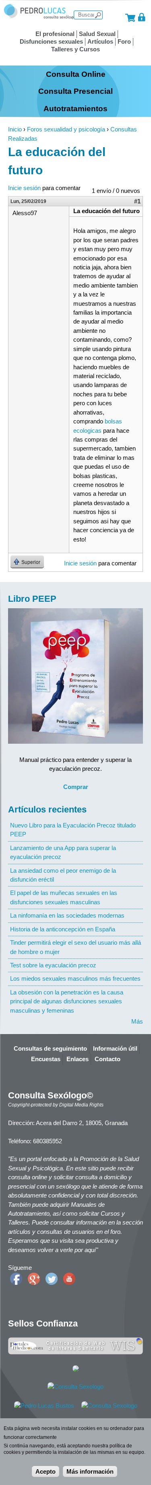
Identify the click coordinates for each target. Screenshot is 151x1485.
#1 (137, 201)
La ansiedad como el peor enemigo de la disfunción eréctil (63, 875)
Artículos (100, 41)
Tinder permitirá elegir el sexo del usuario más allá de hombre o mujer (75, 947)
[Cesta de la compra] (130, 17)
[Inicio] (39, 17)
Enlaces (77, 1059)
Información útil (115, 1048)
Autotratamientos (75, 108)
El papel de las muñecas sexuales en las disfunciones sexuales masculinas (63, 897)
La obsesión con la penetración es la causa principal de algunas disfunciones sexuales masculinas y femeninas (66, 1001)
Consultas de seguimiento (50, 1048)
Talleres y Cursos (75, 49)
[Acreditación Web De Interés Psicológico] (75, 1369)
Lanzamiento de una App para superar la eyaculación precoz (63, 852)
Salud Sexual (97, 33)
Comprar (75, 786)
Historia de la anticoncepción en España (62, 929)
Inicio (15, 129)
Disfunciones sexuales (51, 41)
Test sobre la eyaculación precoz (53, 965)
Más (137, 1021)
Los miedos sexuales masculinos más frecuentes (75, 978)
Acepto (45, 1471)
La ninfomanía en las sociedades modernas (67, 915)
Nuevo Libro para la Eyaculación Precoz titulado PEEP (73, 830)
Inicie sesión (24, 187)
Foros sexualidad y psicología (66, 129)
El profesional (54, 33)
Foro (124, 41)
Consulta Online (75, 74)
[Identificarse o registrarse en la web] (142, 17)
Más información (90, 1471)
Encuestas (45, 1059)
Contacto (107, 1059)
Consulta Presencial (75, 91)
